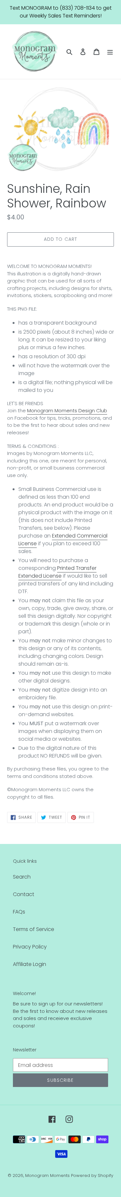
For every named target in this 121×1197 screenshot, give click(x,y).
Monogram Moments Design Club (67, 410)
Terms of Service (33, 929)
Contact (23, 894)
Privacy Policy (30, 946)
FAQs (19, 911)
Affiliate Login (29, 964)
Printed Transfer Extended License (57, 572)
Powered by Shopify (92, 1175)
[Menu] (110, 51)
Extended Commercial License (62, 539)
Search (22, 877)
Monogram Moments (47, 1175)
